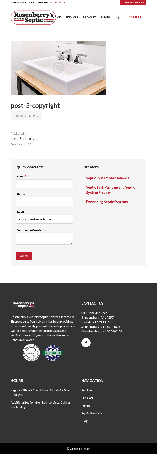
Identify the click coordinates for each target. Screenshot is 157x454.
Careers (135, 17)
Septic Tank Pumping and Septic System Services (110, 190)
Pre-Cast (87, 398)
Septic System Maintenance (107, 178)
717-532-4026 (57, 2)
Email (26, 212)
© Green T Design (78, 448)
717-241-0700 (102, 322)
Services (86, 390)
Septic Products (91, 413)
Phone (20, 194)
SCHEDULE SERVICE (133, 2)
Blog (84, 421)
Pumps (85, 405)
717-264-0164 (112, 331)
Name (27, 176)
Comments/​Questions (31, 230)
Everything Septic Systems (107, 202)
